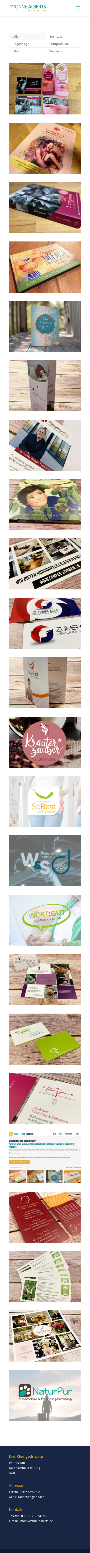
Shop (17, 51)
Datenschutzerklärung (24, 1468)
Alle (16, 37)
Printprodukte (59, 44)
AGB (12, 1473)
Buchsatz (55, 37)
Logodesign (21, 44)
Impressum (17, 1463)
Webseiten (56, 51)
